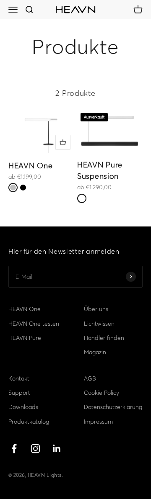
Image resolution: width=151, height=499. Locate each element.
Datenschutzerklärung (113, 407)
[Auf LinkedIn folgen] (56, 448)
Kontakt (18, 378)
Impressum (98, 421)
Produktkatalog (28, 421)
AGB (90, 378)
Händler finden (104, 338)
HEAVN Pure (24, 338)
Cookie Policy (101, 392)
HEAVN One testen (33, 323)
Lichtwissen (99, 323)
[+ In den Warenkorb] (62, 142)
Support (19, 392)
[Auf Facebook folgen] (14, 448)
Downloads (23, 407)
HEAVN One (30, 165)
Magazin (95, 352)
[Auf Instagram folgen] (35, 448)
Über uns (96, 309)
